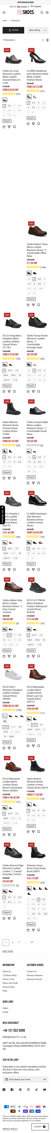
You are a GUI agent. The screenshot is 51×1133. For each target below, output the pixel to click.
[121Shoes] (25, 12)
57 (32, 942)
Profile (5, 1012)
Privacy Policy (9, 987)
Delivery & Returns (35, 975)
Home (5, 21)
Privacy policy (10, 1129)
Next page (8, 951)
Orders (5, 1008)
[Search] (41, 12)
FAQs (5, 991)
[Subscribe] (45, 1079)
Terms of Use (8, 979)
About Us (7, 971)
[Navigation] (4, 12)
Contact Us (32, 971)
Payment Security (34, 979)
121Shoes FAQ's (10, 975)
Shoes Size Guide (10, 983)
